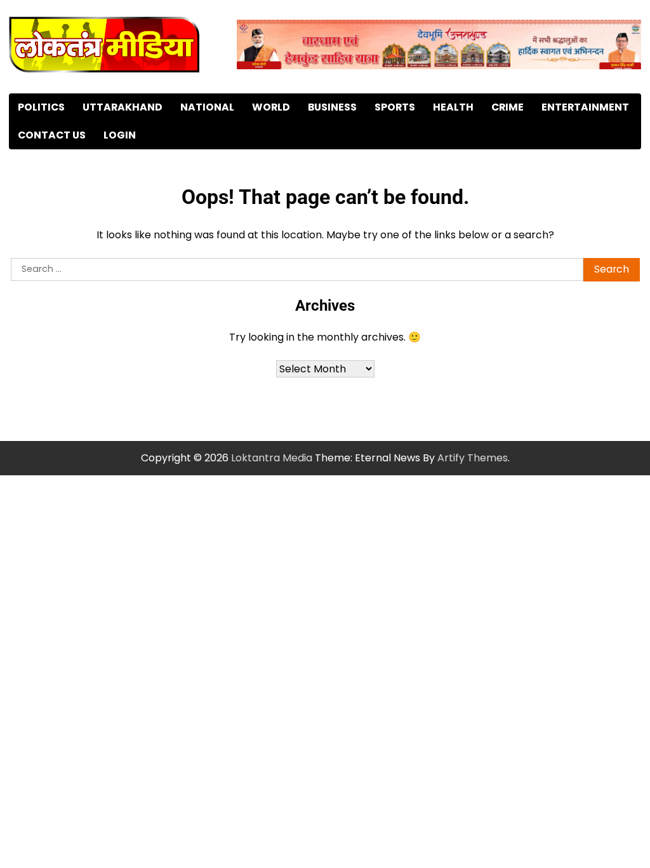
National (207, 107)
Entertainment (585, 107)
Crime (507, 107)
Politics (41, 107)
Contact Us (52, 135)
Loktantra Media (271, 458)
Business (332, 107)
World (271, 107)
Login (119, 135)
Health (453, 107)
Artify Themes (472, 458)
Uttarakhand (122, 107)
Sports (395, 107)
